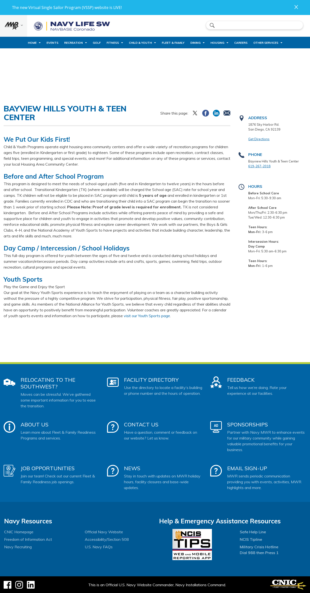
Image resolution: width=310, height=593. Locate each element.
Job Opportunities (48, 468)
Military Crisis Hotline (259, 546)
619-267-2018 (259, 166)
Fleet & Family (173, 42)
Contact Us (141, 424)
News (132, 468)
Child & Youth (140, 42)
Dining (195, 42)
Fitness (113, 42)
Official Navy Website (104, 531)
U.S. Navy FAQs (99, 546)
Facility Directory (151, 379)
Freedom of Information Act (28, 539)
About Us (34, 424)
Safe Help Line (253, 531)
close (296, 7)
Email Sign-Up (247, 468)
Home (32, 42)
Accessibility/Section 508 (107, 539)
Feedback (241, 379)
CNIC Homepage (18, 531)
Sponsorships (247, 424)
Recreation (73, 42)
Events (52, 42)
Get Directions (259, 139)
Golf (97, 42)
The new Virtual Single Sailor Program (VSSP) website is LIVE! (67, 7)
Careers (241, 42)
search (212, 25)
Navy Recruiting (18, 546)
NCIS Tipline (251, 539)
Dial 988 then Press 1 (259, 552)
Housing (217, 42)
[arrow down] (13, 26)
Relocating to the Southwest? (48, 383)
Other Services (265, 42)
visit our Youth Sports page (147, 315)
